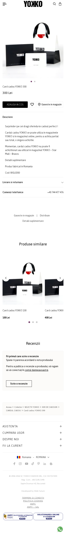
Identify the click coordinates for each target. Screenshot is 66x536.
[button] (31, 81)
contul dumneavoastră (36, 370)
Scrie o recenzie (19, 383)
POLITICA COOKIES (33, 501)
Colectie (18, 407)
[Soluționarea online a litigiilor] (48, 516)
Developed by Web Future (33, 491)
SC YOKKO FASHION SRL (31, 476)
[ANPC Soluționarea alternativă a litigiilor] (18, 516)
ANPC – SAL (33, 507)
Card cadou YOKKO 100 (14, 310)
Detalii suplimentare (15, 160)
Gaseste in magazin (51, 104)
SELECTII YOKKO (32, 407)
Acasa (9, 407)
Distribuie (45, 215)
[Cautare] (54, 3)
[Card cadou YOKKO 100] (22, 278)
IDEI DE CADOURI (49, 407)
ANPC (33, 504)
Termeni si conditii (33, 498)
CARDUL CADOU (13, 410)
